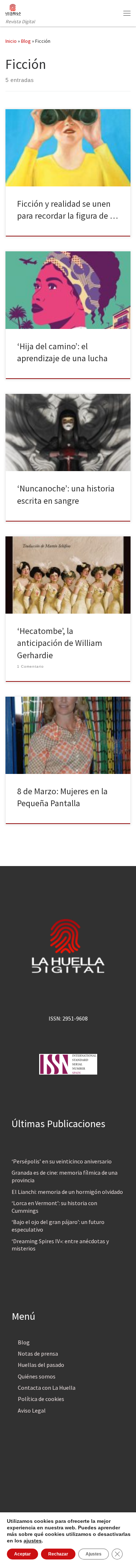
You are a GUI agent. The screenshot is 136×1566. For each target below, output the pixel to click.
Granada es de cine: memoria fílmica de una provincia (65, 1176)
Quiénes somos (36, 1376)
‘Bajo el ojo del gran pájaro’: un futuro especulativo (58, 1225)
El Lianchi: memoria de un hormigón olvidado (67, 1191)
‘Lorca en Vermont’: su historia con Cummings (54, 1206)
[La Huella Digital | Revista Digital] (13, 9)
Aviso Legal (32, 1410)
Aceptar (22, 1554)
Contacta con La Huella (46, 1387)
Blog (26, 41)
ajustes (33, 1541)
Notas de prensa (38, 1353)
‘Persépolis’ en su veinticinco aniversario (62, 1161)
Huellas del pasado (41, 1364)
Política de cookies (41, 1398)
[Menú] (127, 13)
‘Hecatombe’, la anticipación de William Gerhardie (59, 643)
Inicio (11, 41)
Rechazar (58, 1554)
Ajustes (94, 1554)
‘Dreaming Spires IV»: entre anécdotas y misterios (60, 1244)
